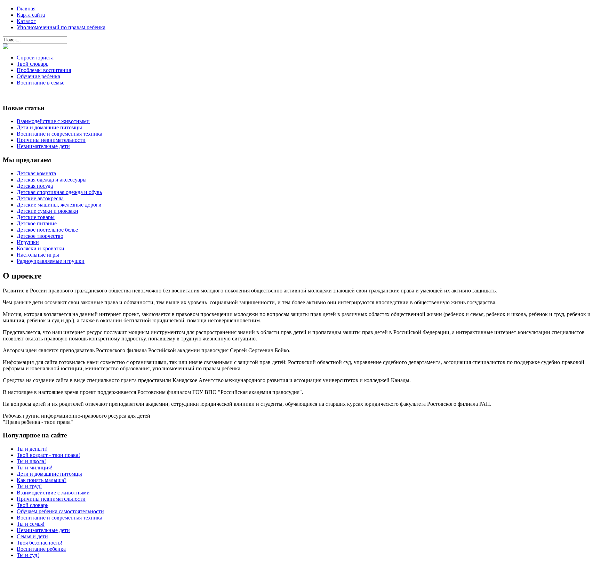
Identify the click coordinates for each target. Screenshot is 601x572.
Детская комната (36, 173)
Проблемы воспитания (44, 70)
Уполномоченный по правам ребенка (61, 27)
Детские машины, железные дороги (59, 205)
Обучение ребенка (38, 76)
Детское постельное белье (47, 230)
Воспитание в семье (40, 83)
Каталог (26, 21)
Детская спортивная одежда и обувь (59, 192)
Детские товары (36, 217)
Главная (26, 8)
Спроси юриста (35, 58)
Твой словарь (32, 64)
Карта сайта (31, 15)
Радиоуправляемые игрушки (51, 261)
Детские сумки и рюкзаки (47, 211)
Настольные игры (38, 255)
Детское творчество (40, 236)
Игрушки (28, 242)
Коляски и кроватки (40, 248)
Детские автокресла (40, 198)
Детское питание (37, 223)
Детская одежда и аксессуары (52, 180)
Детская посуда (35, 186)
